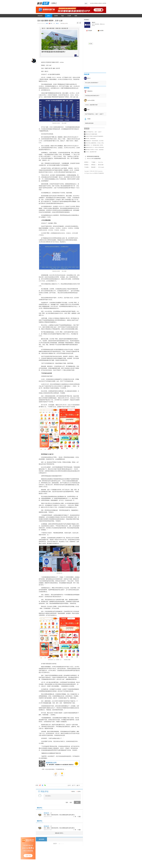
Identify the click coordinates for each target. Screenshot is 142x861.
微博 (51, 23)
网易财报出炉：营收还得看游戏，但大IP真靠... (95, 140)
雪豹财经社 (90, 91)
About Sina (100, 162)
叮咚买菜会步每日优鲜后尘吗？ (92, 95)
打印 (74, 785)
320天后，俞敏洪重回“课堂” (91, 104)
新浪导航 (104, 3)
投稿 (76, 15)
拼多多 (57, 860)
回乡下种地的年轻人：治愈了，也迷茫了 (94, 114)
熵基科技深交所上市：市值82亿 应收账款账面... (95, 147)
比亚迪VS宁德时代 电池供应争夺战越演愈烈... (95, 136)
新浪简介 (86, 162)
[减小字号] (78, 23)
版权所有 (101, 173)
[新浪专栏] (43, 3)
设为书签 (92, 3)
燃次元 (57, 23)
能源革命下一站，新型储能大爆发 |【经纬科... (95, 145)
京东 (57, 849)
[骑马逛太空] (40, 814)
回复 (79, 816)
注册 (71, 802)
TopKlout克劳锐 (90, 100)
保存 (70, 785)
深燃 (88, 109)
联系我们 (86, 164)
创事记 (48, 15)
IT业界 (69, 15)
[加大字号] (80, 23)
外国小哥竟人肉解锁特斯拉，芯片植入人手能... (95, 142)
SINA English (101, 167)
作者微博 (90, 30)
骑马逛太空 (46, 813)
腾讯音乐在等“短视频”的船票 (91, 134)
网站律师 (93, 167)
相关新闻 (41, 839)
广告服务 (93, 162)
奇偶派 (88, 118)
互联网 (56, 15)
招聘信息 (93, 164)
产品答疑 (86, 167)
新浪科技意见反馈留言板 (93, 156)
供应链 (60, 849)
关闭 (79, 785)
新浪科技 (96, 3)
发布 (77, 802)
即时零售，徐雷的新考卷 (90, 138)
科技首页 (40, 15)
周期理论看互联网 (89, 123)
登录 (67, 802)
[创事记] (53, 3)
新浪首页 (100, 3)
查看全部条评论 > (59, 833)
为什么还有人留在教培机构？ (92, 82)
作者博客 (101, 30)
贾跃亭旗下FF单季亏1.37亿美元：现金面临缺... (95, 149)
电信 (62, 15)
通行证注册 (100, 164)
